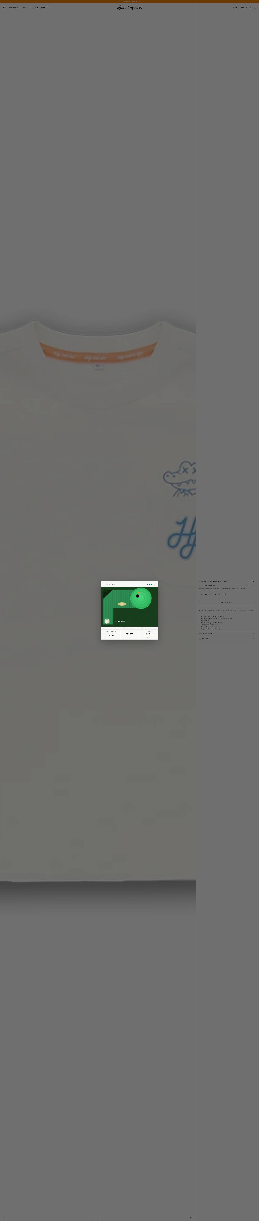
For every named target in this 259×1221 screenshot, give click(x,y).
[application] (129, 607)
